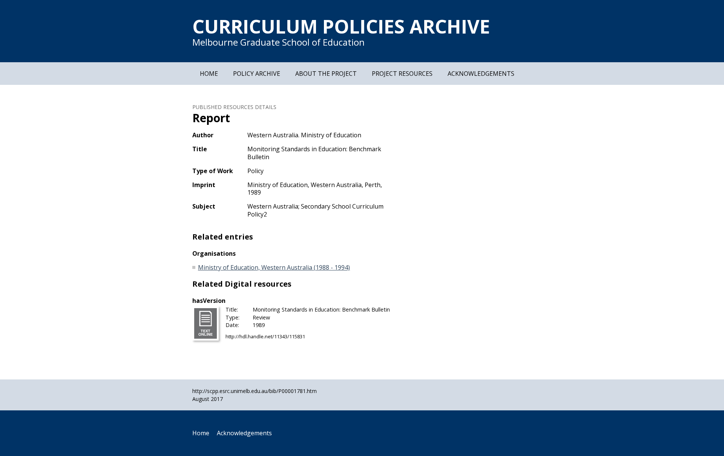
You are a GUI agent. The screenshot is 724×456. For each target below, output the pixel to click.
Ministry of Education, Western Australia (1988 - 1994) (274, 267)
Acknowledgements (481, 73)
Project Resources (402, 73)
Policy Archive (256, 73)
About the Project (326, 73)
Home (209, 73)
